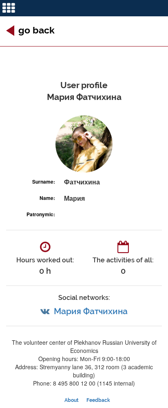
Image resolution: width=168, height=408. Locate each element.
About (71, 400)
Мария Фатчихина (91, 311)
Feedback (98, 400)
